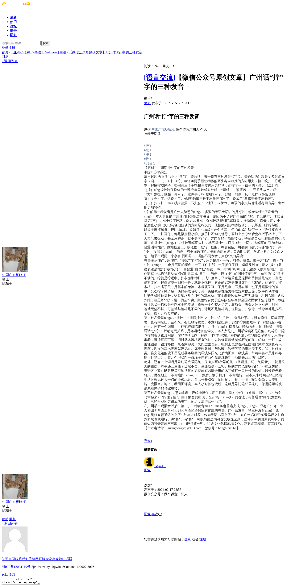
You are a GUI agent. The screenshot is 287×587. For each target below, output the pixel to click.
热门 (13, 22)
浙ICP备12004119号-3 (17, 567)
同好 (13, 35)
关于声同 (8, 559)
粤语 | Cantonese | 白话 (50, 52)
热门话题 (65, 559)
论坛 (13, 26)
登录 (5, 48)
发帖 (5, 519)
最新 (13, 17)
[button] (148, 441)
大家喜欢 (52, 559)
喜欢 (154, 514)
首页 (5, 52)
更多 (147, 103)
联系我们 (22, 559)
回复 (5, 56)
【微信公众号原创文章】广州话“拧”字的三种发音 (105, 52)
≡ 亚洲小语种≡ (21, 52)
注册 (11, 48)
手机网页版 (37, 559)
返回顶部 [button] (8, 574)
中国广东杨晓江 (14, 275)
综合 (13, 30)
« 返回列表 (10, 61)
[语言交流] (159, 77)
